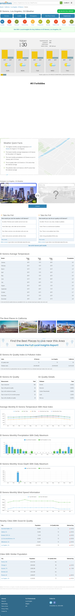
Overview (6, 16)
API (26, 606)
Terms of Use (4, 606)
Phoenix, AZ (4, 575)
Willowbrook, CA (5, 542)
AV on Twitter (51, 602)
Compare (37, 206)
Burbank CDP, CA (5, 535)
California (7, 7)
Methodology (4, 603)
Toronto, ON (4, 561)
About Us (3, 601)
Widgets (27, 603)
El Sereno (20, 7)
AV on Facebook (54, 602)
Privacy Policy (4, 608)
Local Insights (28, 601)
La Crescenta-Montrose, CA (8, 538)
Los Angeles (14, 7)
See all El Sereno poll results (37, 245)
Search (1, 7)
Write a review (4, 242)
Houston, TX (4, 568)
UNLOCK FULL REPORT (66, 11)
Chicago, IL (4, 565)
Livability (66, 2)
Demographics (33, 16)
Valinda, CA (4, 532)
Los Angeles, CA (5, 545)
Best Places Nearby (50, 16)
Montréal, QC (4, 571)
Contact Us (4, 611)
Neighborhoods (67, 16)
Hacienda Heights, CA (6, 528)
